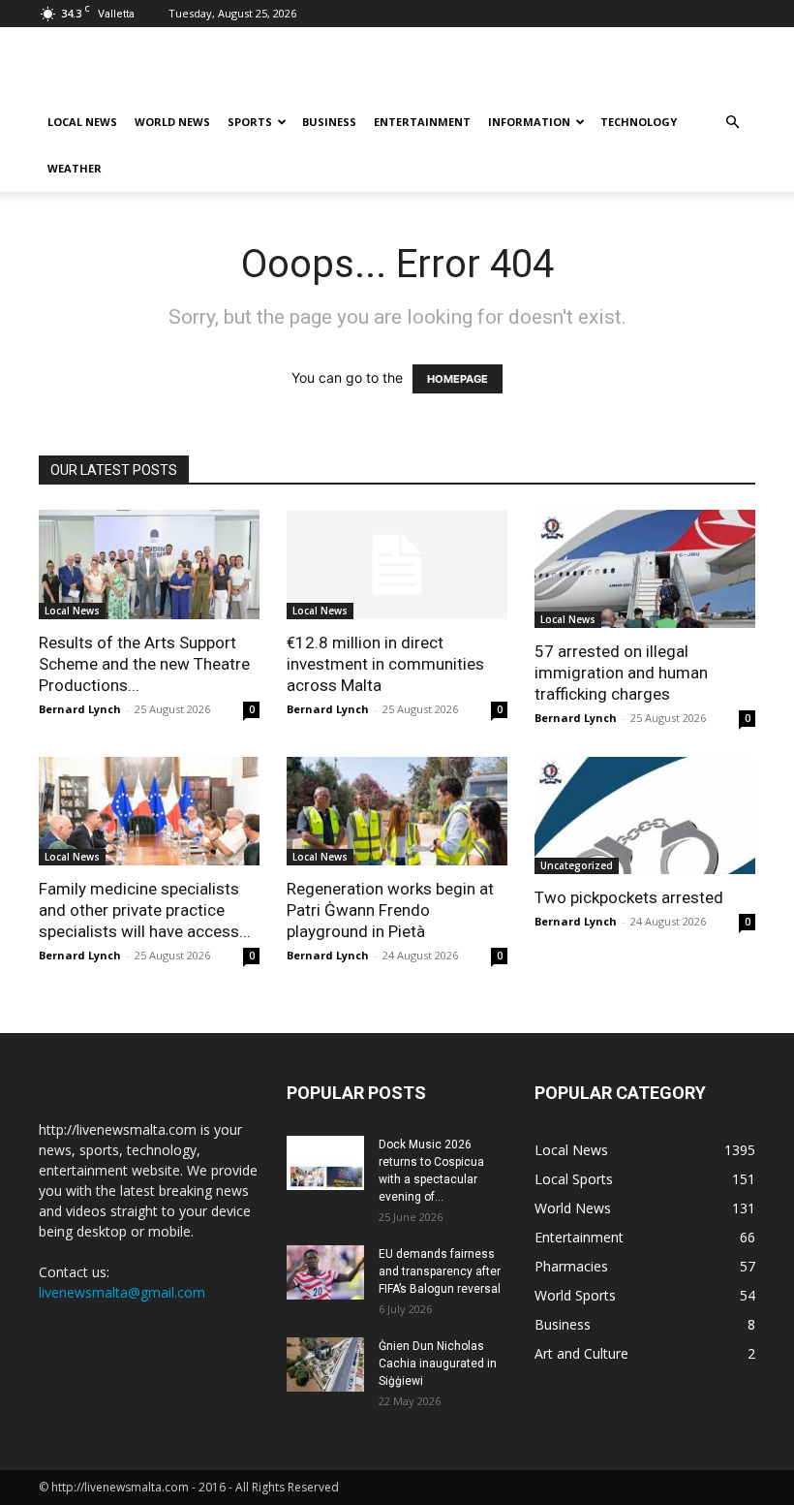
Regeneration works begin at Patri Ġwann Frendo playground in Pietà (390, 910)
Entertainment (422, 121)
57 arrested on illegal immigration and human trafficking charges (621, 673)
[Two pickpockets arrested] (644, 816)
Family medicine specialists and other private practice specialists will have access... (145, 910)
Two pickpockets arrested (628, 897)
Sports (250, 121)
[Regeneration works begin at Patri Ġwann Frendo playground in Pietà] (397, 811)
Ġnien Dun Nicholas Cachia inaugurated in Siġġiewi (438, 1363)
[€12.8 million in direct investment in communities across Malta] (397, 564)
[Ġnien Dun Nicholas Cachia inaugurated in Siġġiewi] (325, 1364)
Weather (74, 168)
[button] (732, 122)
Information (529, 121)
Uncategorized (576, 865)
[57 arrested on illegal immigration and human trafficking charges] (644, 569)
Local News (82, 121)
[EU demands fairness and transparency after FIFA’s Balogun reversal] (325, 1272)
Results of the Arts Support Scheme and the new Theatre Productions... (144, 664)
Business (329, 121)
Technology (638, 121)
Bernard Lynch (80, 709)
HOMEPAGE (457, 379)
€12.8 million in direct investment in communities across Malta (385, 664)
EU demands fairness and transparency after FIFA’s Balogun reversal (440, 1271)
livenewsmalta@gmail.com (122, 1292)
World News (172, 121)
